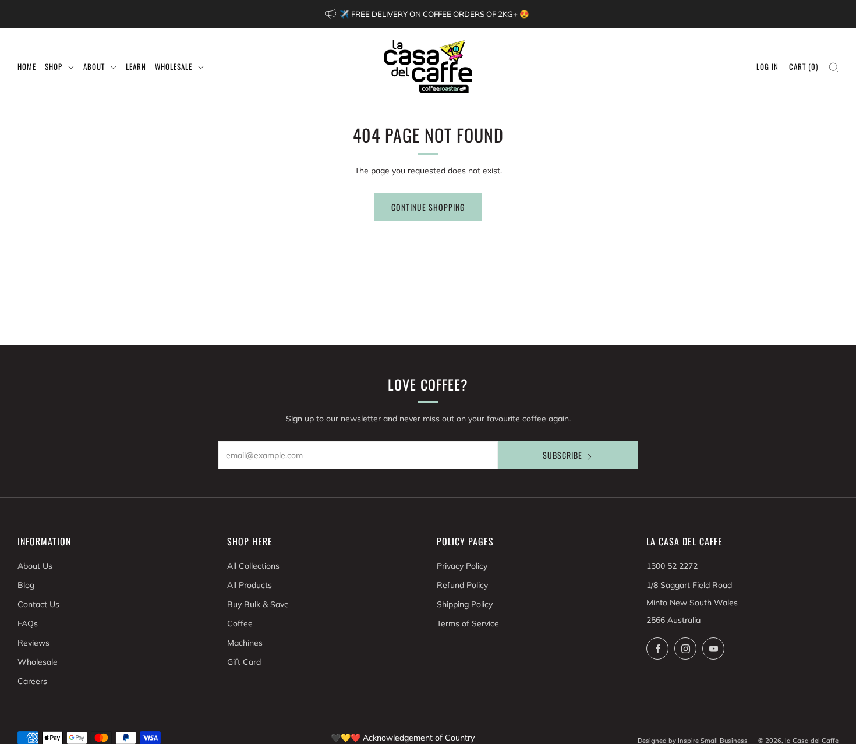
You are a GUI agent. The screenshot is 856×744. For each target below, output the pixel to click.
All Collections (253, 566)
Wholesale (37, 662)
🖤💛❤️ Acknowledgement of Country (403, 737)
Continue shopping (428, 207)
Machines (245, 642)
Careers (32, 681)
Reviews (33, 642)
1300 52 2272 (672, 566)
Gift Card (244, 662)
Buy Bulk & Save (258, 604)
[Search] (834, 67)
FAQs (27, 623)
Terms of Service (468, 623)
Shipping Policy (465, 604)
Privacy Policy (462, 566)
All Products (249, 585)
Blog (25, 585)
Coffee (240, 623)
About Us (34, 566)
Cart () (803, 66)
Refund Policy (462, 585)
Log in (767, 66)
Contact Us (38, 604)
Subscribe (562, 455)
